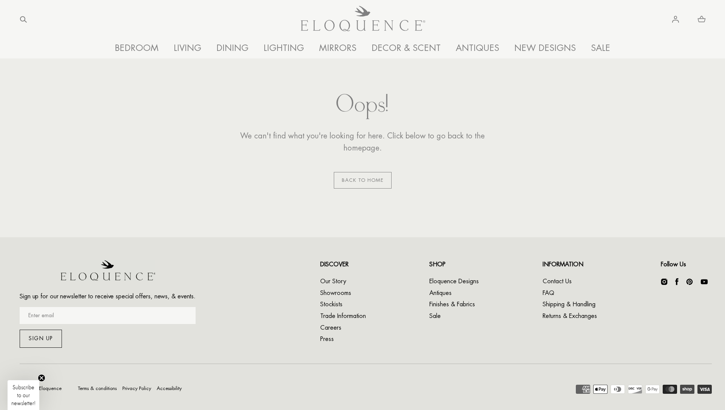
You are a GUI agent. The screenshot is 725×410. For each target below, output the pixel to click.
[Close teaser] (41, 378)
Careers (330, 328)
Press (327, 339)
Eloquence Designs (454, 281)
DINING (232, 48)
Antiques (440, 293)
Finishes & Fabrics (452, 304)
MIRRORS (337, 48)
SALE (600, 48)
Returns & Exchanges (570, 316)
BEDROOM (137, 48)
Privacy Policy (136, 388)
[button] (23, 19)
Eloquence (50, 388)
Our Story (333, 281)
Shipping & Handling (569, 304)
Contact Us (557, 281)
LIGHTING (284, 48)
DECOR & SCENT (406, 48)
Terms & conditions (97, 388)
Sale (435, 316)
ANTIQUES (477, 48)
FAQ (548, 293)
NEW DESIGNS (545, 48)
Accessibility (169, 388)
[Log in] (675, 19)
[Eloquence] (362, 19)
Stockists (331, 304)
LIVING (187, 48)
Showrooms (335, 293)
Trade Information (343, 316)
